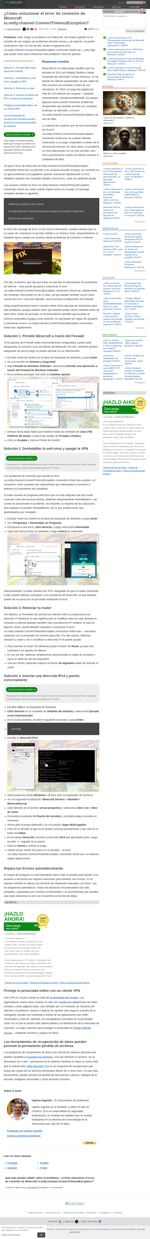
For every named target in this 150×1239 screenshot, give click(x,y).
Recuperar (139, 382)
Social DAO (134, 7)
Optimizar (116, 7)
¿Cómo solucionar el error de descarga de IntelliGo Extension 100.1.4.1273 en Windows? (125, 61)
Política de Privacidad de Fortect (44, 983)
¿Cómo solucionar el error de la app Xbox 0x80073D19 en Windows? (124, 69)
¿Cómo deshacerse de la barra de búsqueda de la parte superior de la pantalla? (134, 251)
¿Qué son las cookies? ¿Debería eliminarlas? (118, 118)
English (44, 1162)
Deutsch (12, 1167)
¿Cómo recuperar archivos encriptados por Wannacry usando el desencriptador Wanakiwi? (135, 373)
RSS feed (53, 1221)
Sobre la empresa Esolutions (24, 1135)
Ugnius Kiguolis (13, 29)
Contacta (118, 1212)
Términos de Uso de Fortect (16, 983)
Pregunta (108, 12)
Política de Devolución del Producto (74, 983)
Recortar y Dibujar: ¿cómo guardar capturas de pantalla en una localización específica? (112, 319)
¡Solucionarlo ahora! (18, 134)
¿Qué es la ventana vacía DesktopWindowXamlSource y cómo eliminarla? (112, 303)
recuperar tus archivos (40, 1057)
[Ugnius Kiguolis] (24, 29)
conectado (31, 1187)
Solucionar (80, 7)
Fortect (32, 318)
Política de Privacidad (73, 1212)
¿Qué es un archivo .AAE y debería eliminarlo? (134, 343)
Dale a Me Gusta (89, 1221)
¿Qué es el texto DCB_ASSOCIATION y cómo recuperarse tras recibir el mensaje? (112, 345)
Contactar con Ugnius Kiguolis (24, 1130)
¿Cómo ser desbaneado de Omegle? (110, 358)
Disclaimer (91, 1212)
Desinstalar (98, 7)
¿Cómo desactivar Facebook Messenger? (133, 264)
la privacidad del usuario (64, 997)
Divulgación (105, 1212)
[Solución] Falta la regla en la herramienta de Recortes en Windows (120, 77)
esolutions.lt (74, 1232)
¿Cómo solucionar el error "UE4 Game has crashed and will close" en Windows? (125, 52)
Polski (43, 1167)
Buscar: (122, 2)
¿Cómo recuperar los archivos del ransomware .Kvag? (134, 358)
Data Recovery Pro (38, 1066)
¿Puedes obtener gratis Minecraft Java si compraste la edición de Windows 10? (134, 303)
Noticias (63, 7)
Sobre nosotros (35, 1212)
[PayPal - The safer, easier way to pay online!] (89, 1142)
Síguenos (69, 1221)
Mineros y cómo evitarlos (115, 153)
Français (12, 1162)
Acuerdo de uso (53, 1212)
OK (41, 1235)
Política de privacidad (10, 1235)
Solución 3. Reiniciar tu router (19, 88)
